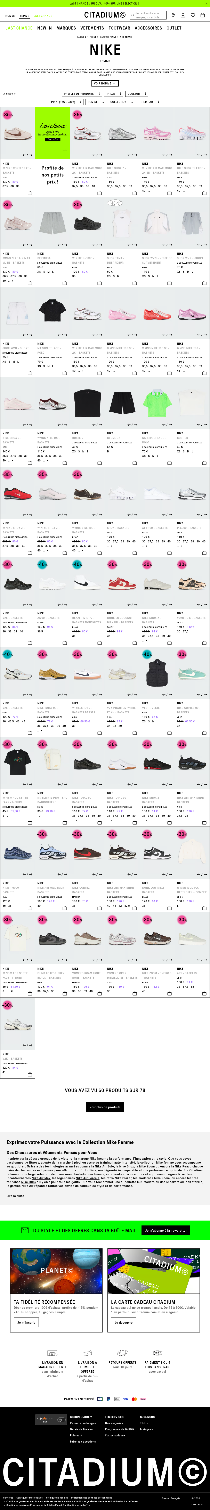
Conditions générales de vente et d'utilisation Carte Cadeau (106, 1501)
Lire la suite (15, 1196)
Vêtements (92, 27)
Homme (10, 15)
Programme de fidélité (120, 1429)
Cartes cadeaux (115, 1435)
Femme (24, 15)
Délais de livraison (82, 1429)
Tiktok (144, 1423)
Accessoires (148, 27)
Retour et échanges (83, 1423)
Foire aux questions (83, 1441)
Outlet (174, 27)
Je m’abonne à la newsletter (166, 1230)
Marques (66, 27)
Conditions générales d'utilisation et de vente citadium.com (38, 1501)
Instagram (146, 1429)
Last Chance (19, 27)
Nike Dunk (28, 1182)
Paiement (76, 1435)
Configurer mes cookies (29, 1497)
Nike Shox (126, 1166)
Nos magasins (114, 1423)
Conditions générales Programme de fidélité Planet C (35, 1505)
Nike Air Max (41, 1178)
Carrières (8, 1497)
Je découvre (123, 1322)
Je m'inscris (26, 1322)
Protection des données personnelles (91, 1497)
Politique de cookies (57, 1497)
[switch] (61, 1419)
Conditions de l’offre (78, 1505)
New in (44, 27)
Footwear (119, 27)
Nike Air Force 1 (87, 1178)
